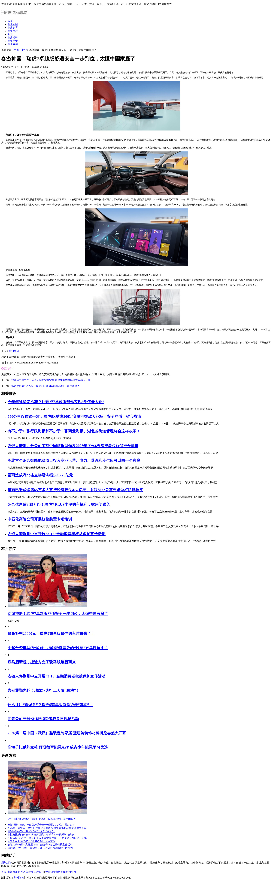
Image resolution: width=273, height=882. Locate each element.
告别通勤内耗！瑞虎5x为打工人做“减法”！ (44, 690)
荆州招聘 (13, 37)
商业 (10, 34)
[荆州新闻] (15, 15)
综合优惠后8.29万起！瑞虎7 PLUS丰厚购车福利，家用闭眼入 (45, 386)
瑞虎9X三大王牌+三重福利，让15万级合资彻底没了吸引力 (40, 848)
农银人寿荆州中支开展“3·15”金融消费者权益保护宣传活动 (57, 534)
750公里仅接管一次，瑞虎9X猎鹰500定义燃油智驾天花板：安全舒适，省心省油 (74, 416)
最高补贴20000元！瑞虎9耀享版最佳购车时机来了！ (51, 633)
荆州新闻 (13, 24)
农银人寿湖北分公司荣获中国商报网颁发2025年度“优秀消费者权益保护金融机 (73, 446)
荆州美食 (13, 41)
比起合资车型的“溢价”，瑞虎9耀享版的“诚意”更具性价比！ (58, 648)
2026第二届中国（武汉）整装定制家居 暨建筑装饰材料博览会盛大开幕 (50, 380)
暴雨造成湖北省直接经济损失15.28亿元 (40, 475)
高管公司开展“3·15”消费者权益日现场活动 (43, 719)
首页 (10, 21)
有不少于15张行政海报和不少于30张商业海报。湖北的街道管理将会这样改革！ (74, 431)
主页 (16, 50)
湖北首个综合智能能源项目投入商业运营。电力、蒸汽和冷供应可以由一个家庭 (74, 460)
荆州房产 (13, 31)
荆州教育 (13, 27)
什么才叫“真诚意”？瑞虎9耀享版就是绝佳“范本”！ (50, 705)
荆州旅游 (13, 44)
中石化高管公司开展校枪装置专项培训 (40, 519)
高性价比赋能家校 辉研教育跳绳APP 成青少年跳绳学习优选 (58, 747)
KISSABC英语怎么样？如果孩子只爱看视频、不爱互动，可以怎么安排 (47, 838)
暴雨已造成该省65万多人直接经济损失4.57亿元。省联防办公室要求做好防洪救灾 (75, 490)
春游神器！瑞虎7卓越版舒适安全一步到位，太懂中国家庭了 (58, 614)
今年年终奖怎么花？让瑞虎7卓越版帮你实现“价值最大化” (56, 402)
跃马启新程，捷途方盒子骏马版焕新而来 (42, 662)
